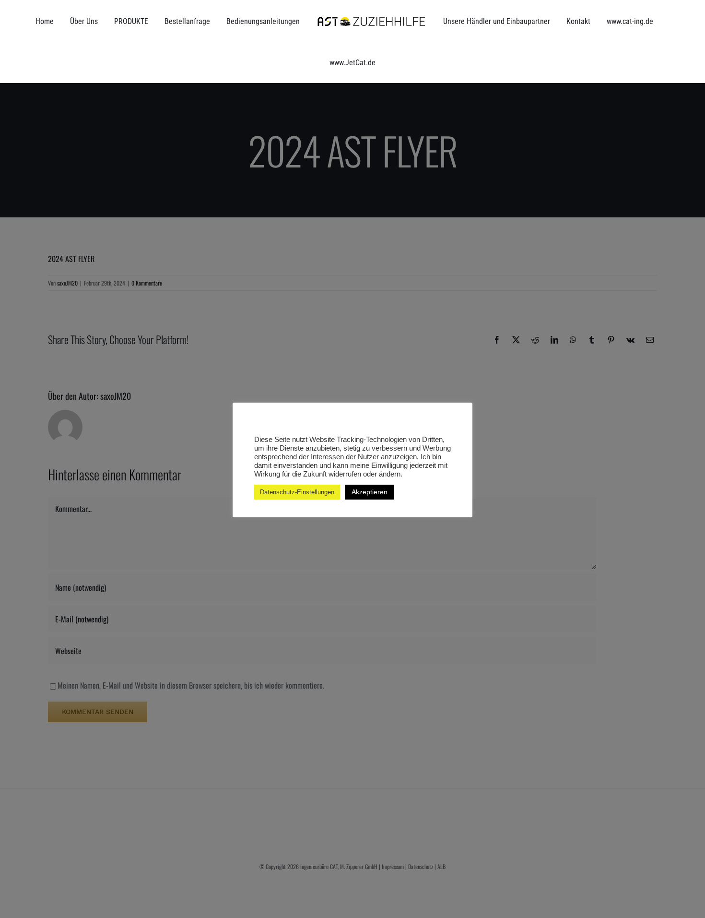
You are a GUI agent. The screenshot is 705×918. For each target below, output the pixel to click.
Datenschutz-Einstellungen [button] (297, 492)
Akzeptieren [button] (370, 492)
